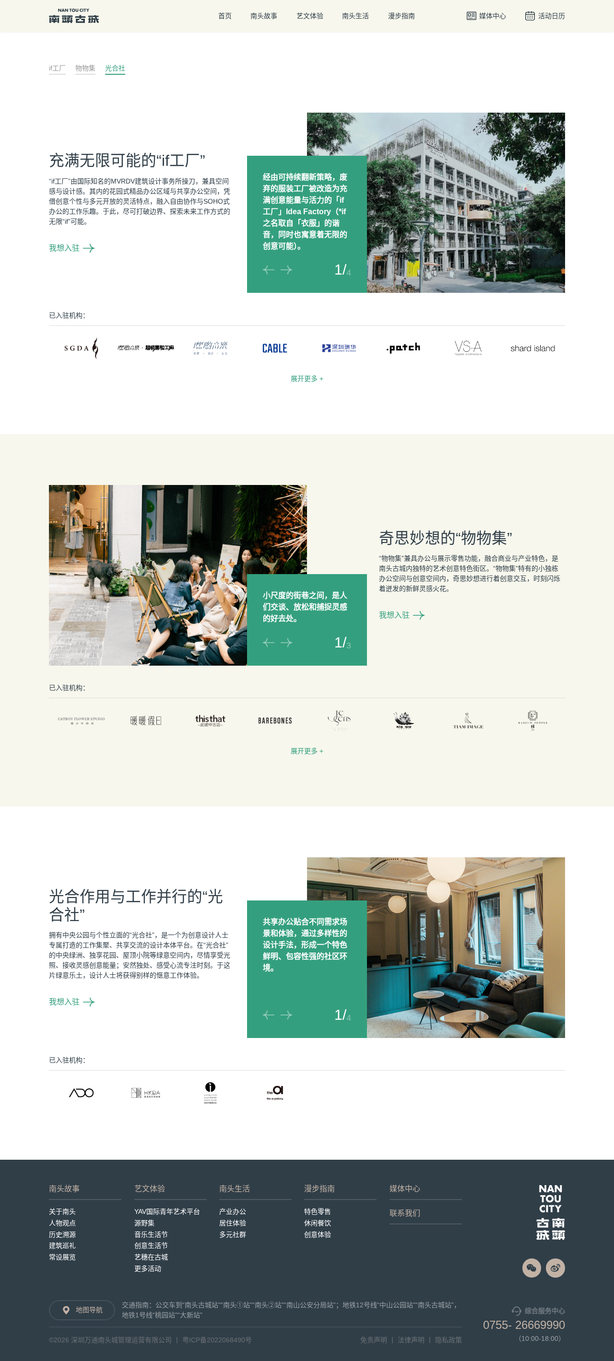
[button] (268, 270)
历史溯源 (62, 1234)
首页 (225, 16)
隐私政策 (448, 1340)
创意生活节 (151, 1245)
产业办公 (232, 1211)
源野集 (144, 1223)
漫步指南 (401, 16)
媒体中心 (405, 1189)
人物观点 (62, 1223)
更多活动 (147, 1268)
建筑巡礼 (62, 1245)
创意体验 (317, 1234)
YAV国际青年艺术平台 (167, 1211)
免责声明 (373, 1340)
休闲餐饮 (317, 1223)
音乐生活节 (151, 1234)
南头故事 (263, 16)
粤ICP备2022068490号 (217, 1340)
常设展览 (62, 1257)
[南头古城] (550, 1212)
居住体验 (232, 1223)
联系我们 (405, 1213)
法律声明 (411, 1340)
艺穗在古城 (151, 1257)
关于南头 (62, 1211)
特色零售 (317, 1211)
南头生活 (355, 16)
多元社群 (232, 1234)
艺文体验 (309, 16)
